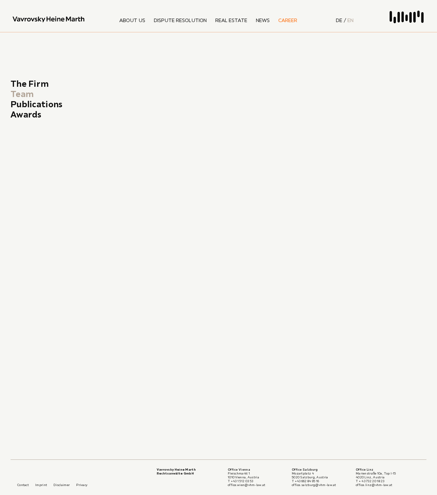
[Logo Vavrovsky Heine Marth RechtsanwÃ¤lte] (48, 19)
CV (374, 239)
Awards (26, 114)
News (263, 20)
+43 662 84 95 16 (307, 481)
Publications (37, 104)
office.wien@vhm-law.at (247, 485)
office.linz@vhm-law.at (374, 485)
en (350, 20)
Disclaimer (61, 485)
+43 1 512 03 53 (142, 203)
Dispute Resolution (180, 20)
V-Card (350, 239)
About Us (132, 20)
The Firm (30, 83)
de (339, 20)
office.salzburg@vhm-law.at (314, 485)
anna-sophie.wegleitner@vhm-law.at (162, 192)
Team (22, 94)
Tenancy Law (218, 259)
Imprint (41, 485)
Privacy (81, 485)
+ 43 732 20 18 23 (372, 481)
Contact (23, 485)
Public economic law (227, 267)
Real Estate (231, 20)
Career (287, 20)
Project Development (229, 251)
